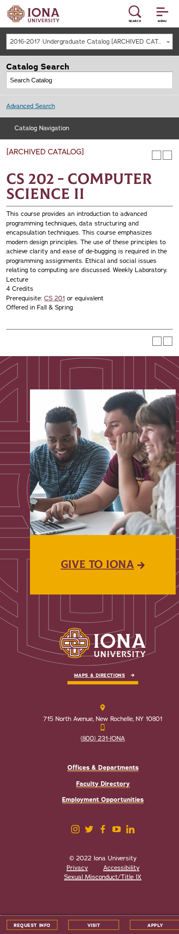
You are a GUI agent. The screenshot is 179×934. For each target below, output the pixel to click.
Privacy (77, 868)
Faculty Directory (103, 784)
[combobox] (89, 42)
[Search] (165, 80)
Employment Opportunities (103, 799)
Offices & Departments (103, 767)
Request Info (32, 925)
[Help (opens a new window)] (167, 155)
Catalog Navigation (42, 128)
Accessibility (121, 868)
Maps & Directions (99, 675)
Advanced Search (30, 106)
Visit (93, 925)
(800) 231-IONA (103, 738)
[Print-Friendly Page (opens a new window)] (156, 155)
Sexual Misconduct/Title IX (103, 877)
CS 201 (54, 298)
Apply (155, 925)
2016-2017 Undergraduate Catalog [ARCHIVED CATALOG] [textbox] (91, 41)
